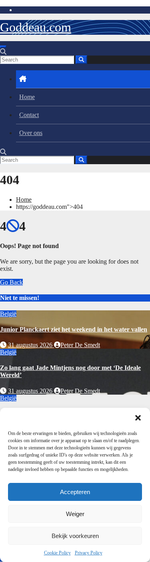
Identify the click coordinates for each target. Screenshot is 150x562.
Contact (29, 114)
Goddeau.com (35, 27)
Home (27, 96)
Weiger (75, 513)
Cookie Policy (57, 553)
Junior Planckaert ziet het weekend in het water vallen (73, 329)
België (8, 313)
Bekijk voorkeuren (75, 535)
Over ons (30, 132)
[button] (138, 418)
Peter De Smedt (80, 345)
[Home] (83, 79)
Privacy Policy (88, 553)
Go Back (11, 282)
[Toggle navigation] (3, 47)
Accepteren (75, 492)
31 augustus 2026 (31, 345)
